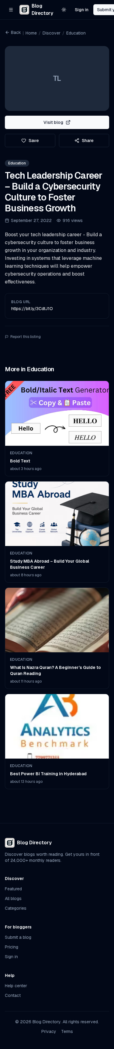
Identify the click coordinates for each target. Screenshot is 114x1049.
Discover (51, 33)
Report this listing (25, 336)
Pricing (11, 947)
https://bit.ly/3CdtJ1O (32, 308)
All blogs (13, 898)
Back (16, 32)
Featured (13, 889)
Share (88, 140)
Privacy (48, 1031)
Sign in (81, 9)
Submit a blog (18, 937)
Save (34, 140)
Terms (67, 1031)
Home (31, 33)
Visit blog (53, 122)
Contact (13, 995)
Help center (16, 985)
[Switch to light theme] (64, 10)
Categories (15, 908)
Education (76, 33)
